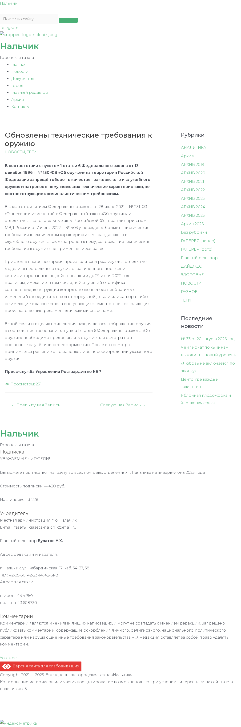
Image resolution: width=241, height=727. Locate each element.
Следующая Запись (123, 404)
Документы (22, 78)
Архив (17, 99)
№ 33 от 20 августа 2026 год (208, 339)
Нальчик (8, 3)
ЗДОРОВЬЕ (192, 275)
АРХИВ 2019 (192, 164)
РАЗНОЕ (189, 292)
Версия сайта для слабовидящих (45, 666)
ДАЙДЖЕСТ (192, 266)
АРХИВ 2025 (193, 215)
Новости (19, 71)
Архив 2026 (192, 224)
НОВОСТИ (15, 152)
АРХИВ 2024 (193, 207)
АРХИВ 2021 (192, 181)
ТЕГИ (32, 152)
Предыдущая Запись (35, 404)
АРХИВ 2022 (193, 190)
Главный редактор (29, 92)
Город (17, 85)
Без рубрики (194, 232)
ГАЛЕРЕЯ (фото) (197, 249)
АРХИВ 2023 (193, 198)
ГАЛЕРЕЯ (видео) (198, 241)
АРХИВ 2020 (193, 173)
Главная (19, 64)
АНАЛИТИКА (193, 147)
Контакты (20, 106)
